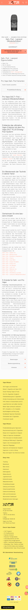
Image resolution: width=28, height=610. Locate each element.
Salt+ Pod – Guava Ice (9, 263)
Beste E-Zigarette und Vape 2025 (12, 389)
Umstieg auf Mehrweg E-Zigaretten (12, 440)
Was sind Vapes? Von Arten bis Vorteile (13, 452)
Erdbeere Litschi (7, 158)
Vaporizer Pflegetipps (9, 445)
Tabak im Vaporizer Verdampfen (11, 435)
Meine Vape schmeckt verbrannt (12, 406)
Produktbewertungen (9, 484)
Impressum (6, 469)
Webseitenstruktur (8, 481)
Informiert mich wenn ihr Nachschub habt (13, 51)
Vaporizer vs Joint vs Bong (10, 450)
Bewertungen (14, 359)
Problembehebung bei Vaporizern (12, 428)
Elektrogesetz (6, 471)
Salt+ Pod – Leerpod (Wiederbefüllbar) (14, 274)
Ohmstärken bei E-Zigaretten (11, 416)
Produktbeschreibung (14, 89)
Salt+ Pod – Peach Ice (9, 271)
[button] (1, 2)
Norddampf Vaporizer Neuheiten (12, 414)
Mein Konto (6, 466)
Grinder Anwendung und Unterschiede (13, 399)
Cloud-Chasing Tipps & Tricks (11, 391)
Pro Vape (5, 37)
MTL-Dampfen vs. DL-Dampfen (11, 409)
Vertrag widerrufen (8, 607)
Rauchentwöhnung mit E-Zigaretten (13, 430)
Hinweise (14, 367)
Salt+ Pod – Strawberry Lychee (11, 272)
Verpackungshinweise (9, 489)
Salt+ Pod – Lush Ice (8, 267)
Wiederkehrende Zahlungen (10, 499)
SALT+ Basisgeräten (16, 72)
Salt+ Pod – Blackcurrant (9, 254)
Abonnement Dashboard (9, 496)
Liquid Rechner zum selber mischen (12, 404)
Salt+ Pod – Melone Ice (9, 269)
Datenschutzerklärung (9, 491)
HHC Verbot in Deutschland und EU (13, 401)
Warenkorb (6, 464)
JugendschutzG (7, 476)
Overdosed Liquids (8, 419)
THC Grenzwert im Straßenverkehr (12, 438)
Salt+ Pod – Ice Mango (9, 265)
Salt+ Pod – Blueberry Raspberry (12, 256)
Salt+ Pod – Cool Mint (8, 260)
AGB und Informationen (9, 494)
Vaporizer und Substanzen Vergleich (13, 448)
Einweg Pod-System (18, 37)
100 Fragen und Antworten (10, 386)
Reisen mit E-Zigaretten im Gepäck (12, 433)
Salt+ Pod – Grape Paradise (10, 261)
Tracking (5, 461)
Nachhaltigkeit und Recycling (11, 411)
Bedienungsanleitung (14, 363)
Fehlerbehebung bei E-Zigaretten (12, 396)
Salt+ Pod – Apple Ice (9, 252)
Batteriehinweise (7, 479)
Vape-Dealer (16, 602)
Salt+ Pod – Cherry (8, 258)
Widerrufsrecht (7, 474)
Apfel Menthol (17, 155)
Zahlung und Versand (9, 486)
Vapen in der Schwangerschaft (11, 443)
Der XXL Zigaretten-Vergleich (11, 394)
